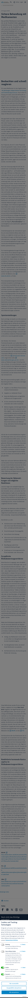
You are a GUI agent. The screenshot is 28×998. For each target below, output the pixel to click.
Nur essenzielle (14, 983)
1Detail (23, 967)
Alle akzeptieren (14, 992)
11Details (22, 951)
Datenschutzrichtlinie (12, 940)
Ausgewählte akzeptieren (14, 988)
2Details (22, 944)
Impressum (24, 996)
